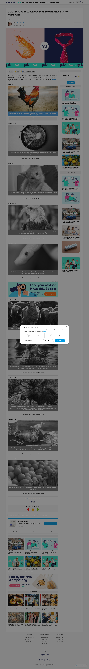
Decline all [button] (48, 340)
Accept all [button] (60, 340)
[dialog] (44, 334)
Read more (45, 331)
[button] (28, 340)
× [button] (66, 326)
